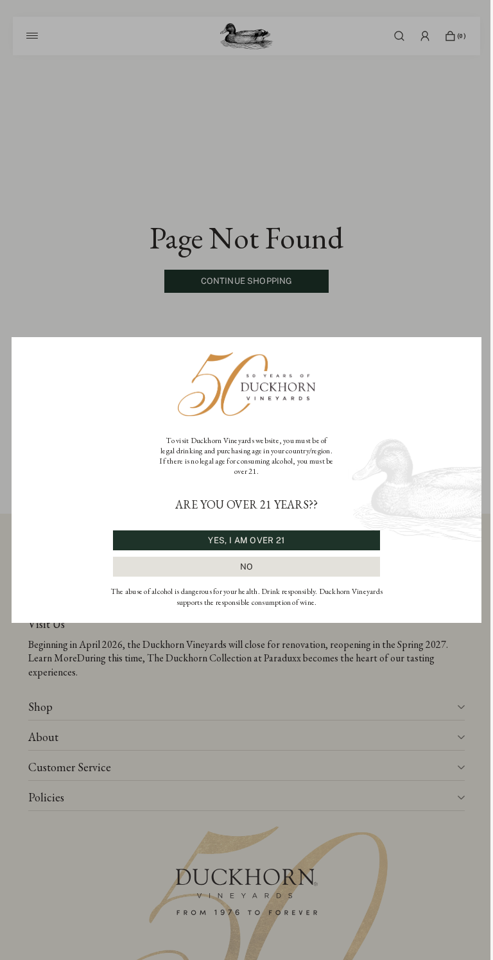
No (247, 567)
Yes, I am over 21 (246, 540)
